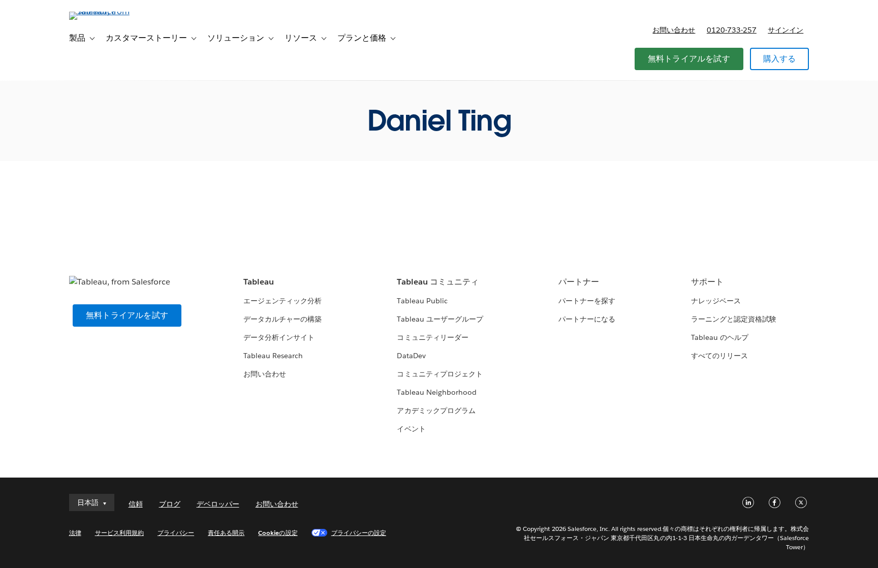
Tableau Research (273, 355)
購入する (779, 58)
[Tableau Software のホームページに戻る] (112, 11)
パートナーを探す (586, 300)
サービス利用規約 (119, 532)
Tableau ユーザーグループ (440, 319)
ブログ (169, 504)
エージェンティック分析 (282, 300)
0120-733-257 (732, 30)
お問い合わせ (673, 30)
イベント (411, 428)
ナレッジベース (716, 300)
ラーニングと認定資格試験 (733, 319)
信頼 (136, 504)
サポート (707, 281)
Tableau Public (422, 300)
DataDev (411, 355)
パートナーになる (586, 319)
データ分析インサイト (279, 337)
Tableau (258, 281)
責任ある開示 (226, 532)
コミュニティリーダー (432, 337)
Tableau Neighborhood (436, 392)
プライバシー (176, 532)
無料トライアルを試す (689, 58)
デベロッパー (218, 504)
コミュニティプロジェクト (439, 373)
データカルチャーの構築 (282, 319)
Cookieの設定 (277, 532)
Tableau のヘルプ (719, 337)
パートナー (578, 281)
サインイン (785, 30)
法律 (75, 532)
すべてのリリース (719, 355)
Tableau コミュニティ (437, 281)
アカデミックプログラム (436, 410)
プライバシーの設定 (358, 532)
